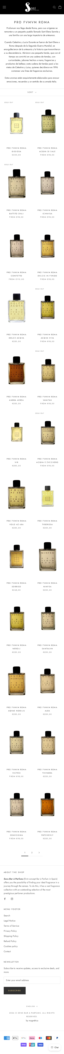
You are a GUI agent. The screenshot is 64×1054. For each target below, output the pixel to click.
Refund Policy (10, 941)
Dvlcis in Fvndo (47, 276)
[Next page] (39, 852)
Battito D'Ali (16, 213)
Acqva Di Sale (47, 151)
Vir (16, 462)
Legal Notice (9, 920)
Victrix (16, 773)
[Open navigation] (4, 7)
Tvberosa (47, 524)
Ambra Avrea (16, 400)
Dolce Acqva (16, 338)
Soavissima (16, 835)
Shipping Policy (11, 936)
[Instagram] (12, 898)
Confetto (16, 276)
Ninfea (47, 586)
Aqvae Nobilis (16, 711)
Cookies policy (11, 946)
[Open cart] (60, 7)
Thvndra (47, 773)
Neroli (17, 648)
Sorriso (16, 586)
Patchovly (47, 835)
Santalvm (47, 648)
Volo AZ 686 (16, 524)
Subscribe (14, 990)
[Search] (54, 7)
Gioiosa (16, 151)
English (30, 1006)
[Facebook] (5, 898)
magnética (33, 1020)
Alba (47, 711)
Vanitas (47, 400)
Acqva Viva (47, 338)
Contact (7, 951)
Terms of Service (11, 925)
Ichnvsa (47, 213)
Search (7, 915)
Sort (30, 92)
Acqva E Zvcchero (47, 462)
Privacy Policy (10, 930)
